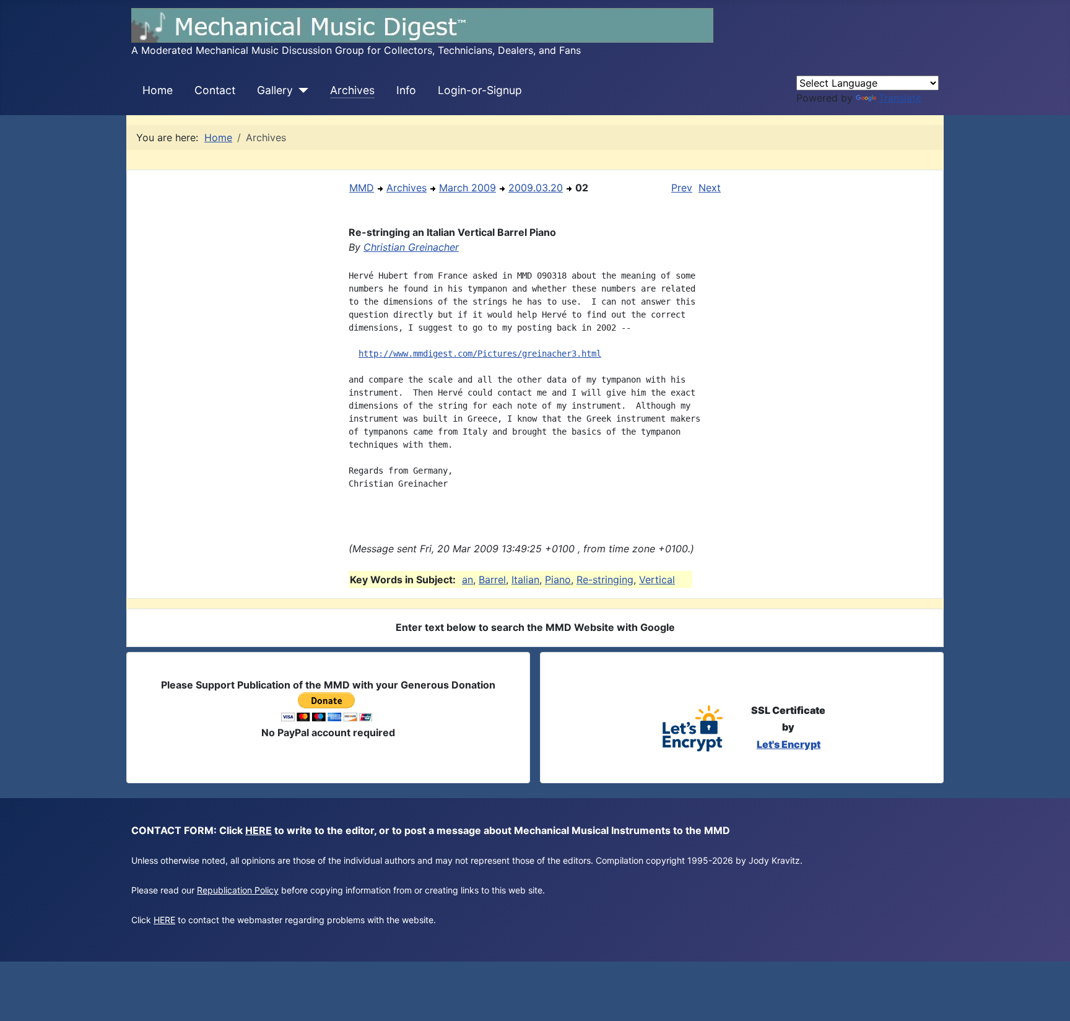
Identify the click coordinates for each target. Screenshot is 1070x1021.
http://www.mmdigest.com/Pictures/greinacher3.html (480, 353)
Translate (900, 98)
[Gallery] (300, 90)
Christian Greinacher (411, 247)
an (467, 579)
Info (406, 90)
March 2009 (467, 187)
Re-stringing (604, 579)
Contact (214, 90)
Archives (352, 90)
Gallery (275, 90)
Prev (681, 187)
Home (157, 90)
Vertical (657, 579)
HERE (258, 830)
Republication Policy (238, 890)
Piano (558, 579)
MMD (361, 187)
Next (709, 187)
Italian (525, 579)
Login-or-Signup (480, 90)
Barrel (492, 579)
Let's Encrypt (788, 744)
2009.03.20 (535, 187)
